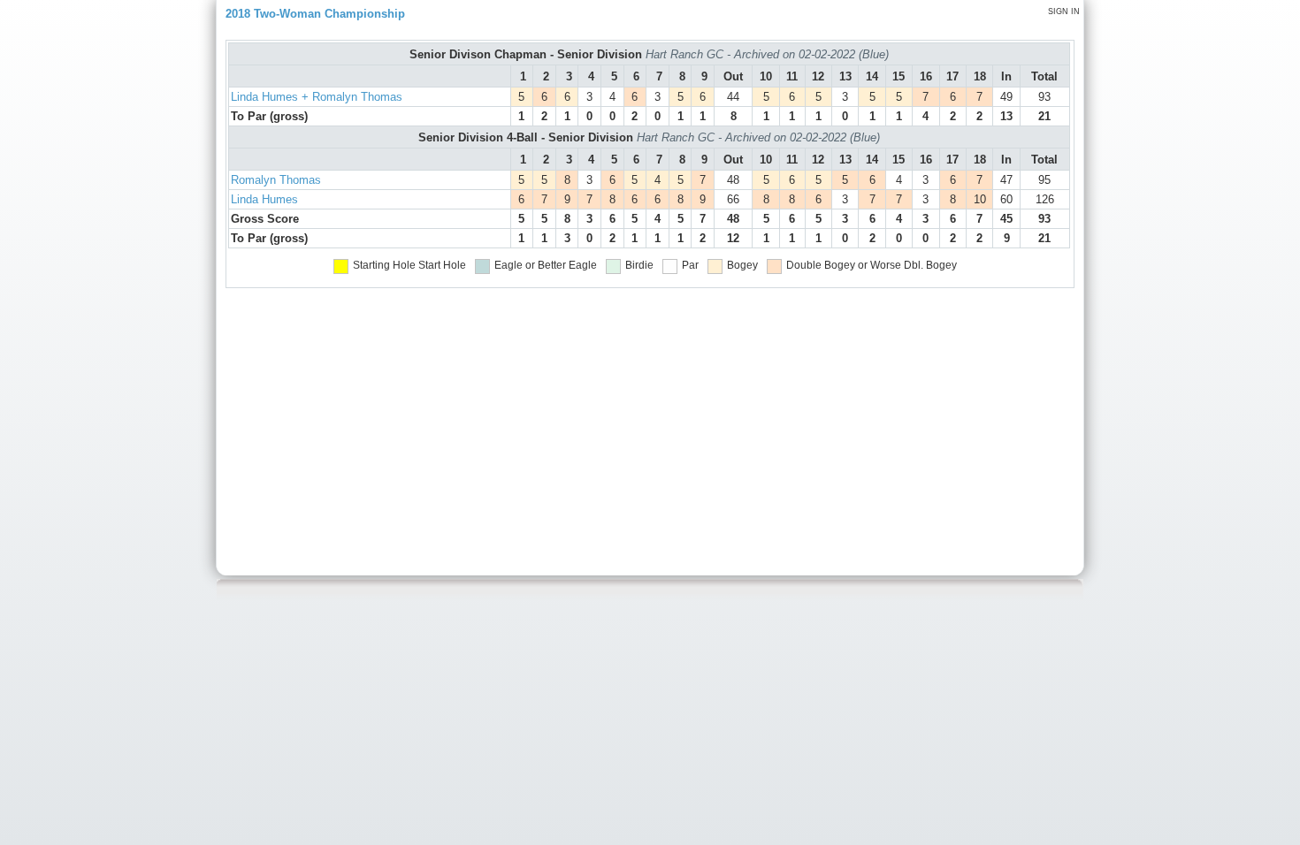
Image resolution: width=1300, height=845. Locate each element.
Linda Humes (264, 199)
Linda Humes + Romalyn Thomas (316, 96)
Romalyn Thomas (276, 180)
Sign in (1064, 11)
